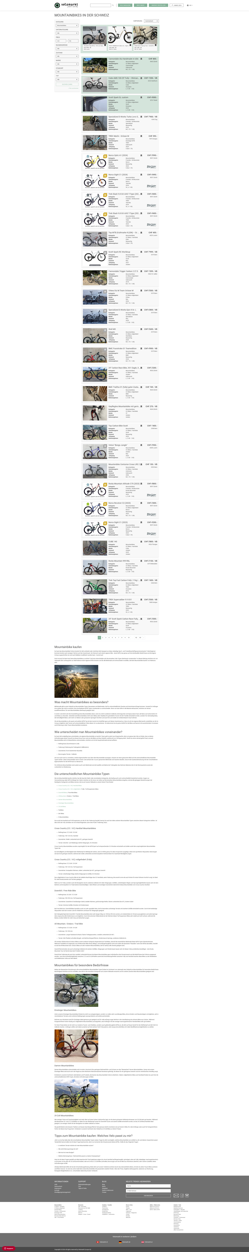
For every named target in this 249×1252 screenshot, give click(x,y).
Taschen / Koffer (178, 1220)
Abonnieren (148, 1195)
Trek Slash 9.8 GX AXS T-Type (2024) (124, 194)
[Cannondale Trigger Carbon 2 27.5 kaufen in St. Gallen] (95, 277)
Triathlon (80, 1209)
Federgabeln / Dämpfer (179, 1209)
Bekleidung (176, 1216)
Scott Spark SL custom (118, 97)
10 (128, 637)
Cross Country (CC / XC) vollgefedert (69, 789)
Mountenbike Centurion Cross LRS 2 (124, 464)
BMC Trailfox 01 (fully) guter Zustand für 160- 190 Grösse (133, 387)
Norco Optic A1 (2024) (118, 155)
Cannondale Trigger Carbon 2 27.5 (123, 271)
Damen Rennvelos (82, 1211)
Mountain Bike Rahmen (60, 1216)
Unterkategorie (62, 30)
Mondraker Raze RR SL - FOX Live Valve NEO (94, 45)
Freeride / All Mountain (60, 1211)
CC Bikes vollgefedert (59, 1208)
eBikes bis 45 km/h (154, 1208)
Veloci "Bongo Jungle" (118, 445)
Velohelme (176, 1226)
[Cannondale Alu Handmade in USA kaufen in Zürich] (95, 65)
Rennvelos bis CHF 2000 (84, 1208)
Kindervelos (105, 1211)
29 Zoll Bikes (62, 806)
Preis (58, 37)
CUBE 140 (113, 541)
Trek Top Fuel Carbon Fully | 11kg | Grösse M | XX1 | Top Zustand (136, 580)
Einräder (128, 1216)
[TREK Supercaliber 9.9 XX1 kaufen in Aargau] (95, 606)
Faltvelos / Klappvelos (131, 1212)
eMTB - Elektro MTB (155, 1209)
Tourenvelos (105, 1208)
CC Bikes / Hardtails (59, 1206)
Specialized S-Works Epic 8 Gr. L (122, 310)
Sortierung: (137, 21)
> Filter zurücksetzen (73, 88)
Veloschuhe (176, 1228)
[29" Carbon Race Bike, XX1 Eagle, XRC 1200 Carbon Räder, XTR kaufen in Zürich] (95, 374)
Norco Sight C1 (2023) (118, 522)
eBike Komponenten (178, 1230)
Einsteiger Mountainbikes (66, 803)
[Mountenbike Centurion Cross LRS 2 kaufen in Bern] (95, 470)
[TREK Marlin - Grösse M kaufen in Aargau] (95, 142)
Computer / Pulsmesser (179, 1217)
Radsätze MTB (177, 1206)
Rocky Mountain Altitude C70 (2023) (124, 483)
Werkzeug (176, 1223)
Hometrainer (177, 1225)
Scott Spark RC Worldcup (119, 252)
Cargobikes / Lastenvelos (108, 1214)
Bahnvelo (128, 1217)
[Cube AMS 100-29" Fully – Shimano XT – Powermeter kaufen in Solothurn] (95, 84)
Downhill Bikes (62, 792)
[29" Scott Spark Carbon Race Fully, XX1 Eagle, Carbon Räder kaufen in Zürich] (95, 625)
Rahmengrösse (62, 45)
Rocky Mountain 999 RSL (119, 561)
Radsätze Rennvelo (178, 1208)
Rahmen (80, 1212)
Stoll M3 (112, 329)
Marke (58, 60)
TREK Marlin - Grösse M (119, 136)
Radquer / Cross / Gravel (84, 1214)
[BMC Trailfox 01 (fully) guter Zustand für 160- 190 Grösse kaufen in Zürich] (95, 393)
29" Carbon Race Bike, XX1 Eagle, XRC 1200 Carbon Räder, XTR (136, 368)
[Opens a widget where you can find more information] (8, 1248)
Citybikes (104, 1206)
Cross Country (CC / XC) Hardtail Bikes (70, 785)
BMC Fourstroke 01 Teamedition (122, 348)
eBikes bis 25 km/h (154, 1206)
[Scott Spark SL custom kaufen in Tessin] (95, 103)
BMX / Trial (129, 1209)
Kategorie (60, 22)
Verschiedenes (177, 1222)
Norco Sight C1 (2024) (118, 174)
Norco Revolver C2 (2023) (120, 503)
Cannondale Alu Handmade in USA (123, 59)
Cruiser (127, 1214)
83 (140, 637)
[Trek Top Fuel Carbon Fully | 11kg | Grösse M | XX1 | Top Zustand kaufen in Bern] (95, 586)
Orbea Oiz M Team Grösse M (121, 290)
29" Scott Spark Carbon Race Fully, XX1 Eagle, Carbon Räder (134, 619)
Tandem (128, 1208)
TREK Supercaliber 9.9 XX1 (120, 599)
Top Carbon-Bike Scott (118, 426)
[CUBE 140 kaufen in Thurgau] (95, 548)
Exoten (127, 1206)
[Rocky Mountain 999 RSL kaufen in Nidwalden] (95, 567)
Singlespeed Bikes (106, 1212)
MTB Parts (176, 1212)
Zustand (59, 53)
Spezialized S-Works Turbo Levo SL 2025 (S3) (128, 117)
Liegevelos (128, 1211)
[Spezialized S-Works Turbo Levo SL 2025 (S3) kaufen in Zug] (95, 123)
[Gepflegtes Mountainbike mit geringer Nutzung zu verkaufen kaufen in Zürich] (95, 413)
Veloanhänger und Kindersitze (181, 1211)
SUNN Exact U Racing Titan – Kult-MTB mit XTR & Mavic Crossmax (150, 45)
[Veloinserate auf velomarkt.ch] (66, 5)
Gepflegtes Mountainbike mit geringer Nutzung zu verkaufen (135, 406)
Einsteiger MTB (58, 1212)
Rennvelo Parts (177, 1214)
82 (136, 637)
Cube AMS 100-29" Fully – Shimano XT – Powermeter (132, 78)
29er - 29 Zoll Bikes (59, 1217)
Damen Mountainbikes (65, 799)
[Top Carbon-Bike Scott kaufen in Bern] (95, 432)
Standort (59, 68)
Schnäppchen (105, 1209)
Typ (57, 76)
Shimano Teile (177, 1219)
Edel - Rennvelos (82, 1206)
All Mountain (62, 796)
